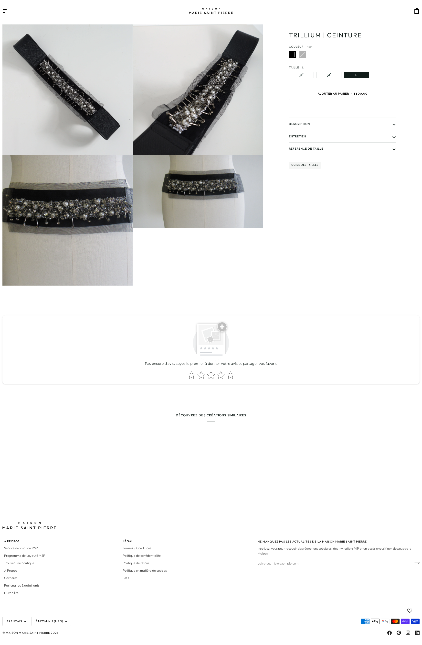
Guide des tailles (304, 165)
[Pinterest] (399, 633)
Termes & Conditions (137, 548)
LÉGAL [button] (128, 541)
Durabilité (11, 593)
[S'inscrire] (415, 563)
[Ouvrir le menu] (9, 11)
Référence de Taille (306, 148)
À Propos (10, 570)
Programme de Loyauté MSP (24, 555)
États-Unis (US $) (49, 621)
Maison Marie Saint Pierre (28, 632)
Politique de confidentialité (142, 555)
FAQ (126, 578)
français (14, 621)
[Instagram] (408, 633)
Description (299, 124)
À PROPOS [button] (12, 541)
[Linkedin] (417, 633)
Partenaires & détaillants (21, 585)
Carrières (10, 578)
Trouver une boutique (19, 563)
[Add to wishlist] (410, 611)
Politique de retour (136, 563)
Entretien (297, 136)
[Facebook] (389, 633)
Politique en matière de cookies (145, 570)
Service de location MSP (21, 548)
